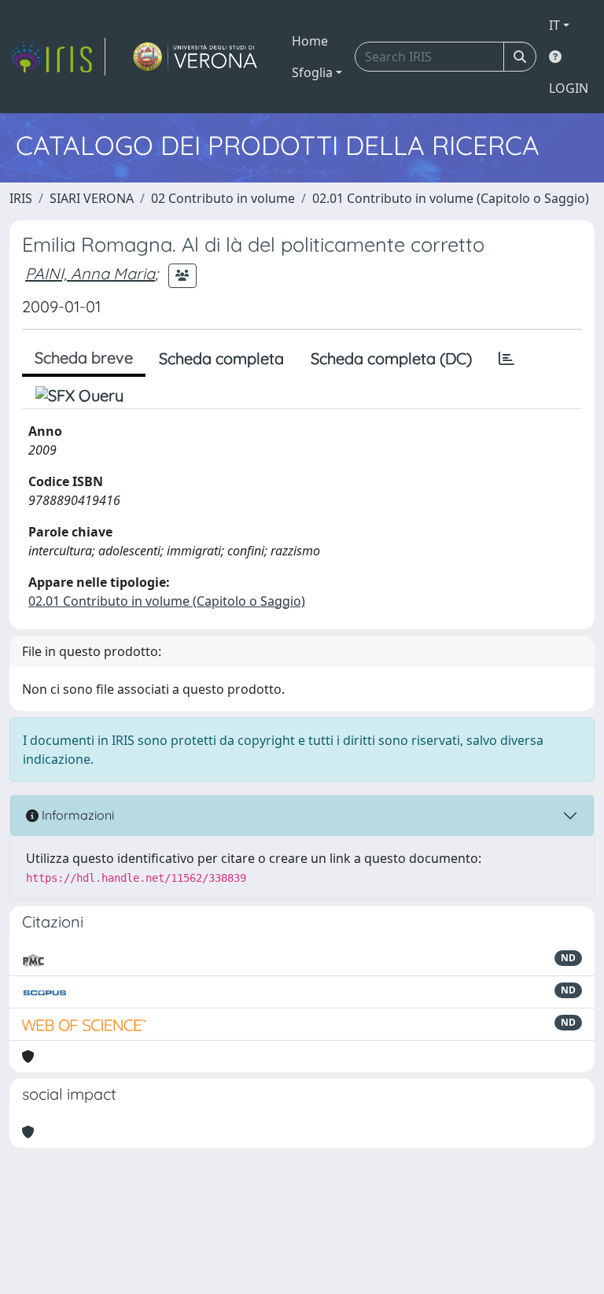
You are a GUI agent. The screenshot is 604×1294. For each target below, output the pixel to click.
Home (310, 41)
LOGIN (568, 88)
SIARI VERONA (92, 198)
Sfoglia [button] (312, 72)
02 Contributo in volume (223, 198)
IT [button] (554, 25)
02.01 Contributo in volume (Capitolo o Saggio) (450, 198)
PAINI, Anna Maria (90, 273)
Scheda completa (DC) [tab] (391, 358)
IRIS (20, 198)
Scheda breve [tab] (84, 357)
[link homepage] (57, 57)
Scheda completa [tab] (221, 358)
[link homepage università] (195, 57)
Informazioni (76, 815)
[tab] (506, 358)
